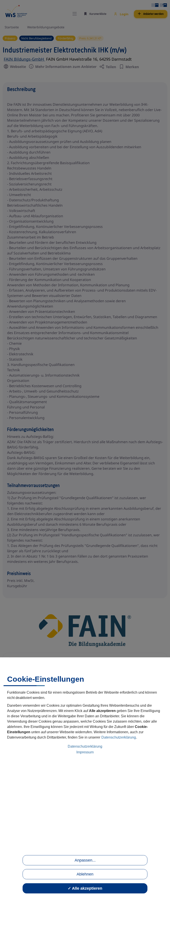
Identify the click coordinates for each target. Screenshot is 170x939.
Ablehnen (85, 874)
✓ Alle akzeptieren (85, 888)
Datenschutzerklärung (118, 737)
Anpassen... (85, 860)
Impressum (85, 752)
